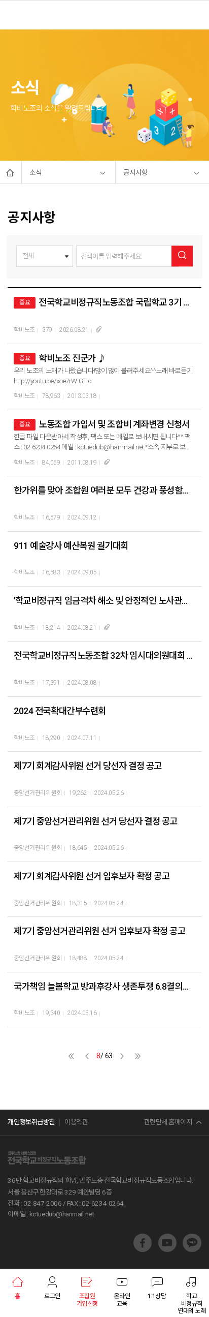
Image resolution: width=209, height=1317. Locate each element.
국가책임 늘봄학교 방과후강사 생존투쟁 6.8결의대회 (104, 986)
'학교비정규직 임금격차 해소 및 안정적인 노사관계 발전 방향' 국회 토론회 (104, 600)
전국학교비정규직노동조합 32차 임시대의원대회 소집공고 (104, 655)
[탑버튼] (190, 1216)
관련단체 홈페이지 (168, 1122)
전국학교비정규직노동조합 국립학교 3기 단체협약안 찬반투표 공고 (117, 302)
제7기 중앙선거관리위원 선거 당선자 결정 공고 (95, 821)
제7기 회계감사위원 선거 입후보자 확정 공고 (91, 876)
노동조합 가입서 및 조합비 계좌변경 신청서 (114, 424)
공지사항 (135, 172)
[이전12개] (71, 1056)
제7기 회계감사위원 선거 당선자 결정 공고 (87, 765)
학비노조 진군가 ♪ (73, 358)
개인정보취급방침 (31, 1122)
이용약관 (76, 1122)
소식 (35, 172)
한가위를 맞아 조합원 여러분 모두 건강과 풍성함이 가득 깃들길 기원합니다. (104, 490)
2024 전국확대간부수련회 (60, 711)
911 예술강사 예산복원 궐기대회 (71, 545)
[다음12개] (138, 1056)
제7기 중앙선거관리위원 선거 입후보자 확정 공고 (99, 931)
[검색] (181, 256)
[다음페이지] (122, 1056)
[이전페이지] (87, 1056)
